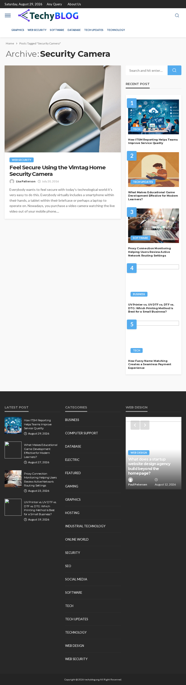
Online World (77, 539)
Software (57, 30)
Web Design (74, 646)
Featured (73, 473)
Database (74, 30)
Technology (116, 30)
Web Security (37, 30)
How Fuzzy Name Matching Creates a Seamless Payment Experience (149, 364)
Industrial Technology (85, 526)
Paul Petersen (137, 484)
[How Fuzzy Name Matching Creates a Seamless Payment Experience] (153, 338)
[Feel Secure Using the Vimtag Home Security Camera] (63, 108)
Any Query (54, 4)
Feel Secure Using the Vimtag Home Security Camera (57, 170)
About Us (74, 4)
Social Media (76, 579)
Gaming (71, 486)
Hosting (72, 513)
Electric (72, 460)
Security (72, 553)
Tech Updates (93, 30)
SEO (68, 566)
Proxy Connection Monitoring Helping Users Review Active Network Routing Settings (149, 252)
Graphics (17, 30)
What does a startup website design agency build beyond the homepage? (149, 466)
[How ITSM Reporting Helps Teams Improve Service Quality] (153, 117)
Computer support (81, 433)
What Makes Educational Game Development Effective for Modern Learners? (153, 196)
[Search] (177, 15)
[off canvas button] (8, 15)
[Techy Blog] (48, 15)
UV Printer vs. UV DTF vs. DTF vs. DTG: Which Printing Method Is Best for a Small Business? (151, 308)
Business (139, 294)
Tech (136, 129)
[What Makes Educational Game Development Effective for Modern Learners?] (153, 169)
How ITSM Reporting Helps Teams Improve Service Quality (153, 141)
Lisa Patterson (25, 181)
